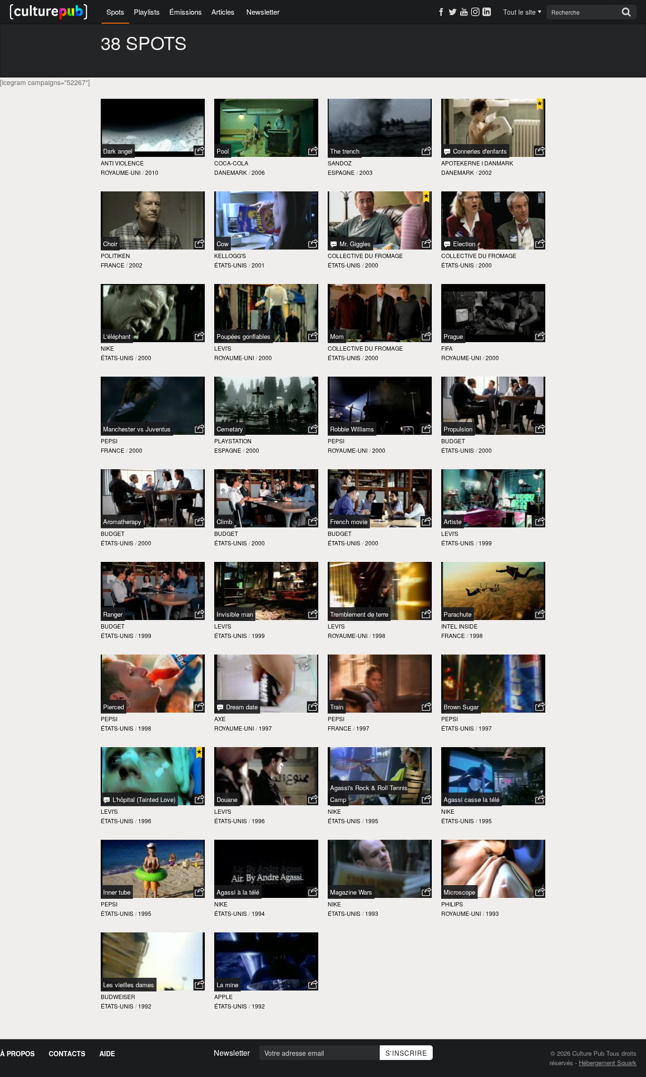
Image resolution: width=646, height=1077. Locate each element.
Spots (115, 12)
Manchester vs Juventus (137, 428)
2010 (151, 172)
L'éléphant (117, 336)
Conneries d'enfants (479, 150)
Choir (110, 243)
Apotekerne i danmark (477, 163)
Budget (453, 441)
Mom (337, 336)
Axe (220, 719)
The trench (344, 150)
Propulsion (458, 428)
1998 (378, 635)
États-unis (230, 265)
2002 (485, 172)
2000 (371, 265)
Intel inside (459, 626)
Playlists (147, 12)
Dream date (241, 706)
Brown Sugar (461, 706)
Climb (224, 521)
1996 (144, 821)
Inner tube (117, 891)
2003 (366, 172)
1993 (371, 913)
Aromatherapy (122, 521)
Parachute (457, 614)
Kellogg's (230, 255)
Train (336, 706)
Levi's (222, 348)
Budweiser (118, 996)
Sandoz (339, 163)
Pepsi (109, 441)
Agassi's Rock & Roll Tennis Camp (369, 793)
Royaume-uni (120, 172)
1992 (144, 1006)
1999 (485, 543)
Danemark (230, 172)
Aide (107, 1053)
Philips (452, 904)
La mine (227, 984)
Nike (107, 348)
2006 (258, 172)
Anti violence (122, 163)
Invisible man (235, 614)
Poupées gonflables (244, 336)
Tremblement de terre (359, 614)
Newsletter (262, 12)
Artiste (453, 521)
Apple (223, 996)
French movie (348, 521)
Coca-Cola (231, 163)
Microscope (459, 891)
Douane (227, 799)
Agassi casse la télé (471, 799)
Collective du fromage (365, 255)
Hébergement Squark (608, 1062)
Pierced (113, 706)
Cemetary (230, 428)
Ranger (112, 614)
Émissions (185, 12)
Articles (223, 12)
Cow (222, 243)
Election (463, 243)
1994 (258, 913)
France (112, 265)
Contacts (67, 1053)
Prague (453, 336)
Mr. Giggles (354, 243)
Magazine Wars (351, 891)
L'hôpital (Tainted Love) (143, 799)
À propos (17, 1053)
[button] (199, 151)
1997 (265, 728)
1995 (371, 821)
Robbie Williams (352, 428)
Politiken (115, 255)
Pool (223, 150)
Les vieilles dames (128, 984)
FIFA (447, 348)
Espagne (341, 172)
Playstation (233, 441)
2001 (258, 265)
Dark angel (117, 150)
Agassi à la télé (238, 891)
